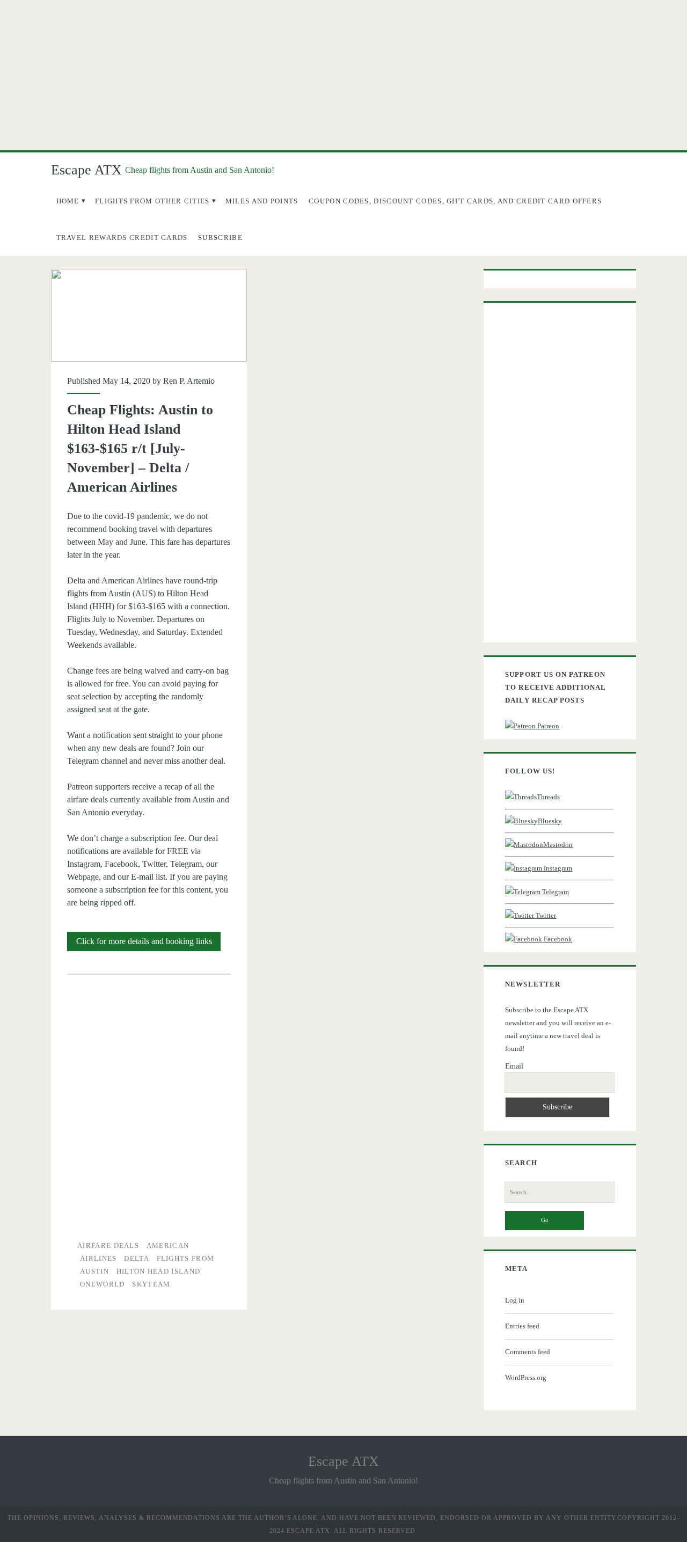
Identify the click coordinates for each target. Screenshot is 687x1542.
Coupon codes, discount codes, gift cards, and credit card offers (455, 201)
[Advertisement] (343, 75)
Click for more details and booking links (148, 943)
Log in (514, 1300)
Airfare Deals (108, 1245)
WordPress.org (525, 1377)
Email (514, 1066)
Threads (548, 797)
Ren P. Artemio (189, 380)
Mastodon (558, 845)
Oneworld (102, 1284)
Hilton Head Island (158, 1271)
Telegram (554, 892)
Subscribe (220, 237)
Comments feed (527, 1352)
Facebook (557, 939)
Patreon (547, 726)
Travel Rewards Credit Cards (122, 237)
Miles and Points (261, 201)
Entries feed (522, 1326)
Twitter (545, 915)
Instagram (557, 868)
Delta (136, 1258)
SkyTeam (151, 1284)
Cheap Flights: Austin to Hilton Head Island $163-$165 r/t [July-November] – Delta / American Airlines (149, 315)
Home (67, 201)
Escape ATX (86, 170)
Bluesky (550, 821)
